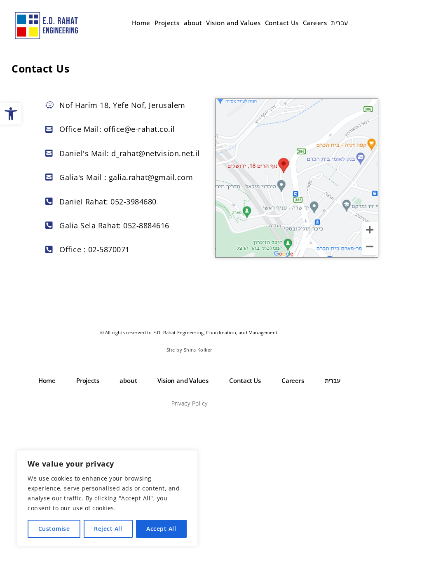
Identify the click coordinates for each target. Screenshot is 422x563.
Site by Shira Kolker (189, 350)
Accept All (161, 529)
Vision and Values (233, 23)
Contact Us (282, 23)
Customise (54, 529)
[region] (107, 498)
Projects (167, 23)
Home (141, 23)
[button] (10, 113)
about (193, 23)
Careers (315, 23)
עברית (339, 23)
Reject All (108, 529)
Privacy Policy (189, 403)
